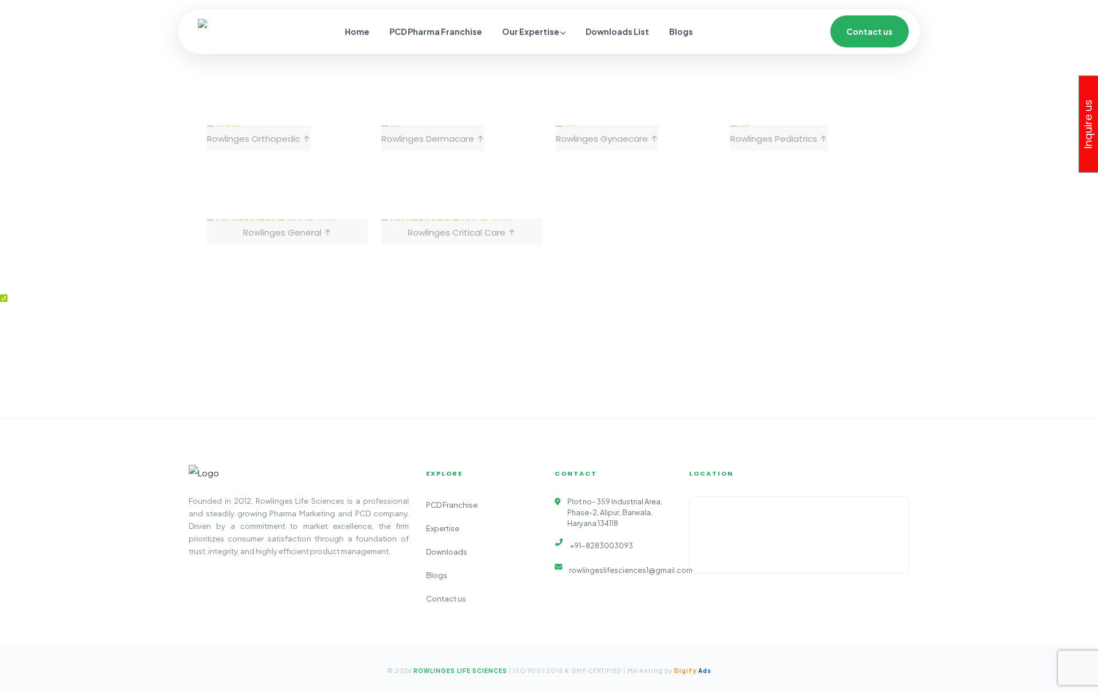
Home (357, 31)
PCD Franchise (452, 504)
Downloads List (617, 31)
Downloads (446, 551)
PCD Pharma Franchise (435, 31)
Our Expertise (531, 31)
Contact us (869, 31)
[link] (259, 138)
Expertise (442, 528)
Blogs (681, 31)
